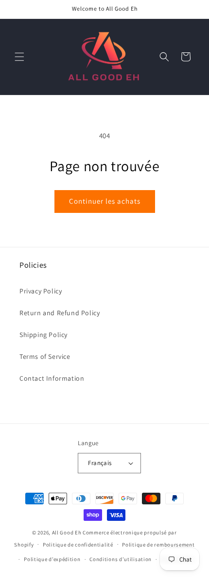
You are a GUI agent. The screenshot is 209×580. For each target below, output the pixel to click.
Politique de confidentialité (78, 544)
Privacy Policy (40, 291)
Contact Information (51, 378)
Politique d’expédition (52, 559)
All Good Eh (67, 532)
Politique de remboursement (158, 544)
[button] (19, 56)
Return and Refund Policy (59, 312)
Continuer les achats (104, 201)
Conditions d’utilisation (120, 559)
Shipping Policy (43, 334)
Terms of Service (44, 356)
